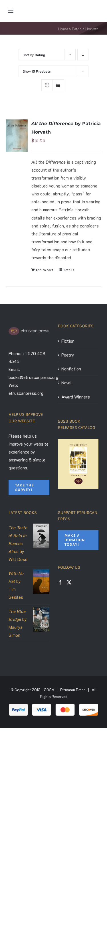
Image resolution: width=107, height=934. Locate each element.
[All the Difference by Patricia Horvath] (17, 135)
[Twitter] (69, 582)
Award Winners (75, 397)
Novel (66, 382)
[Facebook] (60, 582)
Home (63, 28)
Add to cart (44, 269)
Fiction (67, 341)
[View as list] (58, 85)
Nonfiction (71, 369)
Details (68, 269)
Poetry (67, 355)
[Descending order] (82, 54)
